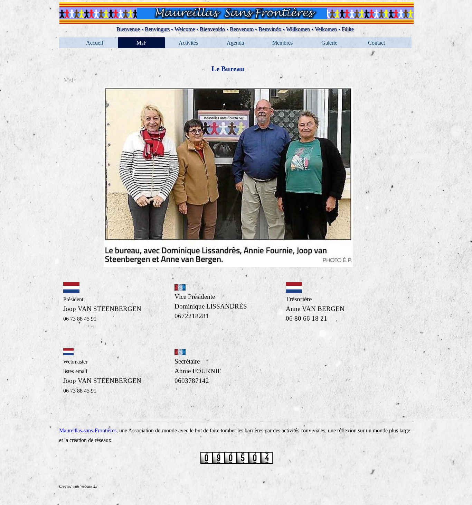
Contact (376, 43)
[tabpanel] (228, 182)
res (113, 430)
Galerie (329, 43)
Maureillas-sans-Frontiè (84, 430)
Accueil (94, 43)
